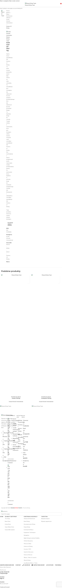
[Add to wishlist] (28, 282)
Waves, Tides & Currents (30, 557)
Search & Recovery (28, 552)
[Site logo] (31, 4)
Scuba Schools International (16, 401)
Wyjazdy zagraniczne (46, 521)
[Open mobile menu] (1, 4)
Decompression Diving (29, 524)
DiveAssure (3, 570)
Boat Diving (27, 521)
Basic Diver (7, 521)
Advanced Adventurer (29, 518)
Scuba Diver (8, 524)
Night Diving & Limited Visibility (32, 538)
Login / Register (4, 572)
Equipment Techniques (30, 532)
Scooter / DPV (27, 549)
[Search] (61, 294)
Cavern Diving (16, 398)
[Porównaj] (28, 276)
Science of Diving (28, 546)
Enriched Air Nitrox (28, 529)
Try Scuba (7, 518)
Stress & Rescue (28, 554)
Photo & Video (27, 543)
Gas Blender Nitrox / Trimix (30, 563)
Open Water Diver (13, 527)
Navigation (26, 535)
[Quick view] (28, 279)
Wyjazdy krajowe (45, 518)
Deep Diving (27, 527)
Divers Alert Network (5, 567)
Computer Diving (46, 398)
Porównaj (58, 565)
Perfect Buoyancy (28, 540)
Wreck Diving (27, 560)
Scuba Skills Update (10, 529)
